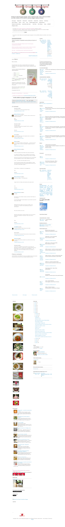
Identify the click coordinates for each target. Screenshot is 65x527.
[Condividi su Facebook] (31, 100)
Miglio (41, 224)
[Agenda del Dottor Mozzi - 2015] (37, 373)
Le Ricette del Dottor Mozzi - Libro (50, 95)
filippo (15, 141)
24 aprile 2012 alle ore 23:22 (18, 173)
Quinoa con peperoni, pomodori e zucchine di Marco (43, 332)
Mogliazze (42, 375)
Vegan (51, 194)
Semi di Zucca (42, 225)
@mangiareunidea (43, 185)
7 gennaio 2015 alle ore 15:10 (19, 242)
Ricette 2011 (19, 20)
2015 (35, 306)
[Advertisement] (24, 286)
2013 (16, 399)
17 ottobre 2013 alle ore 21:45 (19, 235)
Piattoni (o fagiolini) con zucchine (40, 335)
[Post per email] (27, 100)
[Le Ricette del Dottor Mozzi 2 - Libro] (43, 171)
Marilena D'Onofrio (17, 114)
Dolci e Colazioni (14, 22)
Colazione (16, 101)
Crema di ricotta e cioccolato (22, 434)
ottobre (36, 316)
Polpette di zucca (38, 327)
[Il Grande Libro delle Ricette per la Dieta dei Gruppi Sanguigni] (43, 40)
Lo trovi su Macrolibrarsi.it (49, 56)
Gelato (51, 187)
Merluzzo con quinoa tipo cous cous (23, 439)
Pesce (24, 22)
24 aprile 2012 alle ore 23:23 (18, 189)
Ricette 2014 (36, 20)
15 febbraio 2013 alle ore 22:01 (19, 229)
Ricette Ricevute (41, 22)
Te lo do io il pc (35, 368)
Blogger (32, 519)
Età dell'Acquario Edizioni (49, 49)
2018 (35, 302)
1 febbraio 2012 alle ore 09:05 (19, 120)
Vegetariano (42, 195)
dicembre (36, 313)
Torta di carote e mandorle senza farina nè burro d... (43, 336)
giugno (36, 342)
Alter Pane (41, 20)
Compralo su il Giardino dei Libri (50, 73)
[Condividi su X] (30, 100)
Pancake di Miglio (20, 422)
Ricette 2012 (25, 20)
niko (15, 134)
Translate (40, 348)
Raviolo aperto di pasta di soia (40, 331)
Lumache (42, 192)
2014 (35, 308)
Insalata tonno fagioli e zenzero (40, 325)
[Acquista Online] (46, 103)
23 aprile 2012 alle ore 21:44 (18, 146)
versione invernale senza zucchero (30, 95)
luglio (36, 341)
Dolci (19, 101)
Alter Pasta (46, 20)
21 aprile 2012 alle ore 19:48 (18, 138)
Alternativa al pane (43, 186)
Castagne (50, 186)
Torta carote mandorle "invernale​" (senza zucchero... (43, 324)
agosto (36, 339)
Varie (48, 194)
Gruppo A (25, 101)
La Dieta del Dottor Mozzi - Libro (50, 81)
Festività (48, 187)
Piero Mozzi (43, 373)
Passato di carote (38, 318)
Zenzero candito (48, 224)
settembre (37, 338)
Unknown (15, 238)
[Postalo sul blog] (29, 100)
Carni (27, 22)
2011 (16, 386)
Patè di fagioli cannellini (39, 321)
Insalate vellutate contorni (33, 22)
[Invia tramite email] (28, 100)
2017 (35, 304)
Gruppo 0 (22, 101)
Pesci (18, 360)
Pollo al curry (37, 328)
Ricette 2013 (30, 20)
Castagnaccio (37, 317)
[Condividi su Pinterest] (32, 100)
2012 (16, 392)
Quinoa (20, 22)
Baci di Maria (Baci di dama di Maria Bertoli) (42, 320)
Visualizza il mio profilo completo (42, 354)
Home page (14, 20)
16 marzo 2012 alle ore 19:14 (19, 131)
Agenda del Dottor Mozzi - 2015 (46, 374)
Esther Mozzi (49, 170)
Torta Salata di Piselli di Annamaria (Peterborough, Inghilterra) (23, 451)
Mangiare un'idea (15, 25)
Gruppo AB (28, 101)
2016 (35, 305)
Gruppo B (31, 101)
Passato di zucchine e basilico (40, 329)
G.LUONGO (16, 226)
